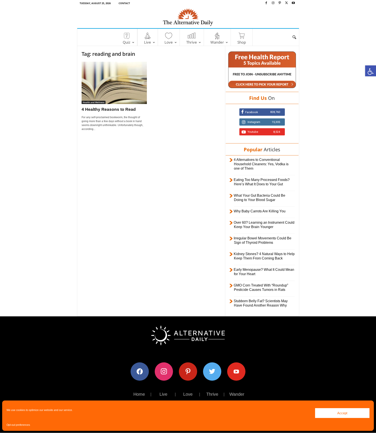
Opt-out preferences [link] (18, 424)
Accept (342, 413)
